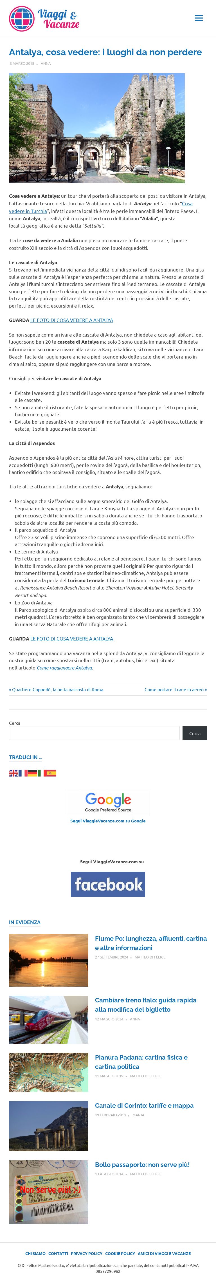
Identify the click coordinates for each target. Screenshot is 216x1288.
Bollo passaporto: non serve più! (142, 1164)
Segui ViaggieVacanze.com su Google (108, 821)
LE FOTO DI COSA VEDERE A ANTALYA (71, 320)
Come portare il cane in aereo (174, 689)
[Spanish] (52, 772)
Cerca (14, 723)
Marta (138, 1114)
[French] (23, 772)
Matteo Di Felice (150, 957)
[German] (33, 772)
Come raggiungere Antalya (64, 667)
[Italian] (42, 772)
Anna (46, 63)
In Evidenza (24, 922)
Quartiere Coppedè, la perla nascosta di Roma (57, 689)
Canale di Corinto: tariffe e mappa (144, 1105)
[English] (14, 772)
